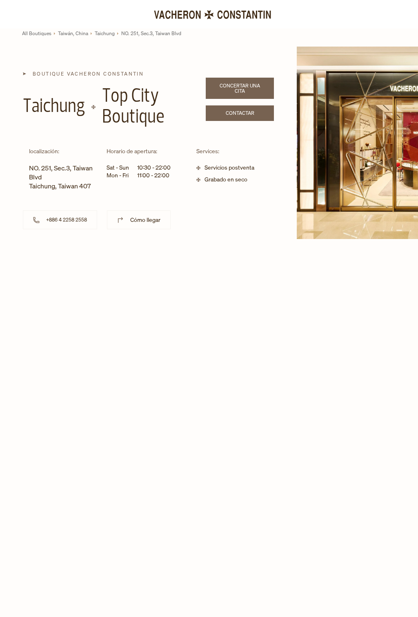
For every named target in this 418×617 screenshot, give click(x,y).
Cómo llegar (145, 220)
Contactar (250, 114)
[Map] (148, 311)
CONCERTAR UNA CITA (247, 88)
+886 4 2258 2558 (66, 219)
